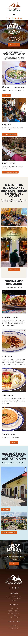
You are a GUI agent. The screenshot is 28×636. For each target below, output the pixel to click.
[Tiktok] (18, 18)
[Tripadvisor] (21, 18)
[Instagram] (9, 18)
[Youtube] (15, 18)
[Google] (12, 18)
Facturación (14, 625)
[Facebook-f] (6, 18)
